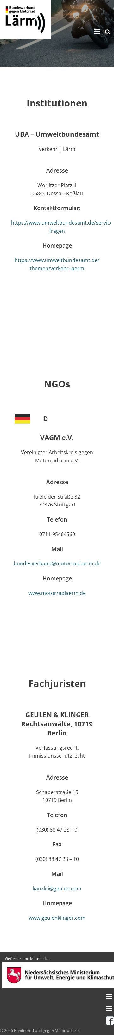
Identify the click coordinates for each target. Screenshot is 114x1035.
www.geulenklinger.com (57, 917)
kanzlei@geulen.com (57, 888)
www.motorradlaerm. (54, 593)
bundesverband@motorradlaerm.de (57, 563)
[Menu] (96, 31)
